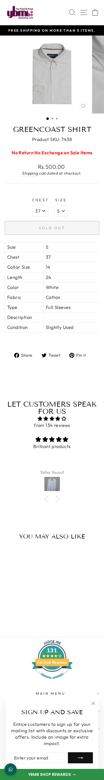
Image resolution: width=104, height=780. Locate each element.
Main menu (51, 693)
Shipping (30, 173)
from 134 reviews (52, 425)
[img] (52, 418)
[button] (52, 774)
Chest (40, 200)
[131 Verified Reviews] (52, 681)
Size (61, 200)
